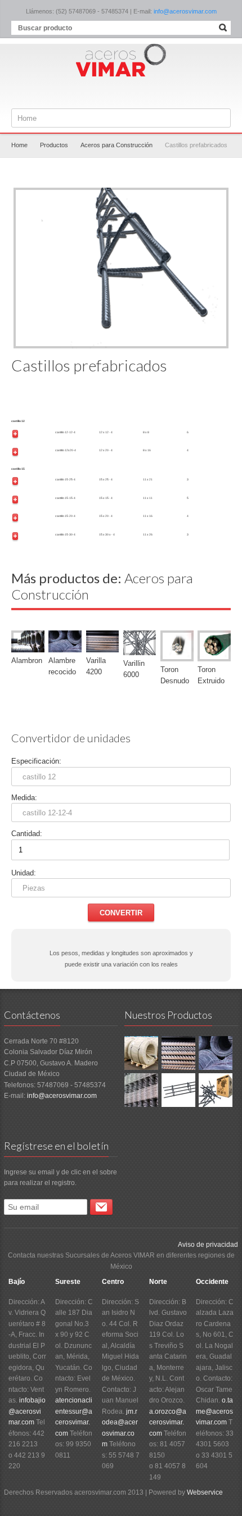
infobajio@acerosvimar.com (27, 1411)
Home (19, 145)
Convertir (121, 913)
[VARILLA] (178, 1052)
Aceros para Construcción (116, 145)
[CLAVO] (215, 1089)
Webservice (205, 1492)
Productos (54, 145)
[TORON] (141, 1052)
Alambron (26, 660)
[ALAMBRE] (215, 1052)
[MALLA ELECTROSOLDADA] (141, 1089)
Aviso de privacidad (208, 1245)
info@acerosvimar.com (185, 11)
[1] (101, 1207)
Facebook (122, 91)
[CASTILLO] (178, 1089)
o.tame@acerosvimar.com (214, 1411)
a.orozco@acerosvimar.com (167, 1422)
